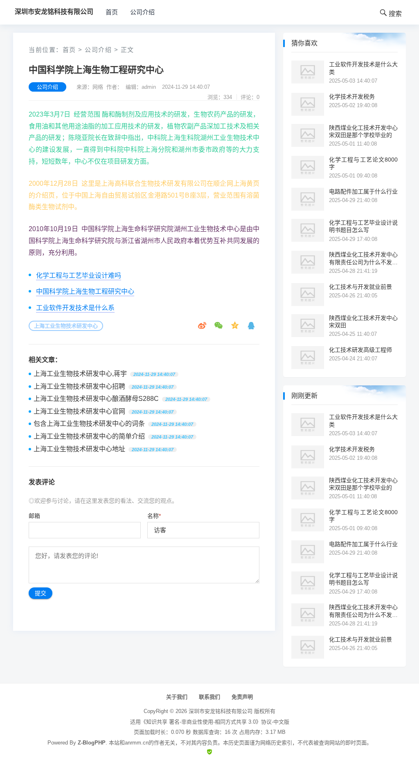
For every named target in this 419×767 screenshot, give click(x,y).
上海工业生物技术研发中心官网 (79, 411)
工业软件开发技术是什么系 (75, 307)
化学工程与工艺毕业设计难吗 (78, 275)
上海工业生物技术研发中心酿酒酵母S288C (96, 398)
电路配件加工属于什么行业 (363, 191)
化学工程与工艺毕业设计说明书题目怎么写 (363, 226)
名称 (154, 516)
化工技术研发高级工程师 (360, 349)
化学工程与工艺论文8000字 (363, 163)
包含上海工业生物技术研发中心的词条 (89, 423)
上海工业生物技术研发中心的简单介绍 (89, 436)
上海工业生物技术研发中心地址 (79, 448)
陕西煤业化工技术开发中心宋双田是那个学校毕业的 (363, 131)
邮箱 (34, 516)
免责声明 (242, 697)
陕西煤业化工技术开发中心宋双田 (363, 321)
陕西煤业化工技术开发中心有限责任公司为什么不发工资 (363, 258)
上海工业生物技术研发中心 (66, 326)
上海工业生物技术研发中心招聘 (79, 386)
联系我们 (209, 697)
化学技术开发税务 (352, 96)
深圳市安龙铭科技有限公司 (220, 711)
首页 (112, 12)
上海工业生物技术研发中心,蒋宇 (80, 373)
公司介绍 (142, 12)
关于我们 (176, 697)
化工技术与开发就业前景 (360, 286)
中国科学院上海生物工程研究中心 (85, 291)
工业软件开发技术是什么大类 (363, 68)
